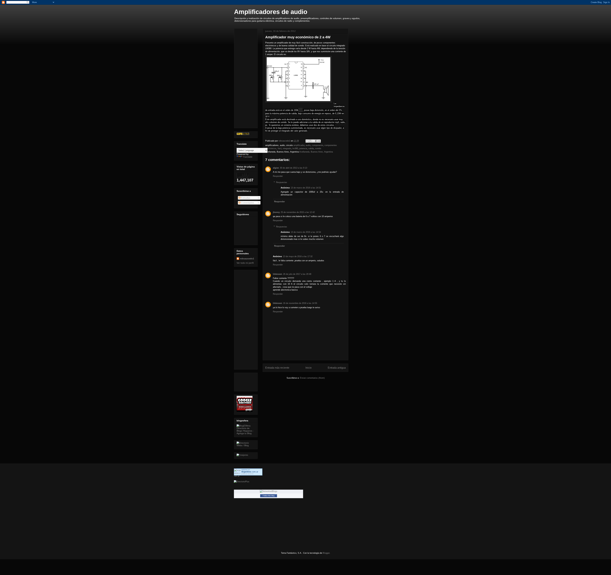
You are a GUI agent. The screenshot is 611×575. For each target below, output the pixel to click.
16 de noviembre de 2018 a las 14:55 (300, 303)
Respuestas (281, 182)
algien (276, 168)
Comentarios (247, 202)
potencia (303, 148)
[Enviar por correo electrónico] (307, 141)
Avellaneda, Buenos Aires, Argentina (316, 152)
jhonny (276, 212)
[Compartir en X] (313, 141)
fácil (279, 148)
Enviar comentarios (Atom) (312, 378)
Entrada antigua (337, 367)
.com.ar (249, 472)
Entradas (245, 198)
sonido (318, 148)
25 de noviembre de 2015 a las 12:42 (298, 212)
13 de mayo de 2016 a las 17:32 (298, 256)
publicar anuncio (247, 474)
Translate (247, 157)
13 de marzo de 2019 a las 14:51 (306, 188)
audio (308, 145)
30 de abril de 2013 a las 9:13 (293, 168)
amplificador (298, 145)
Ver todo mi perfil (245, 263)
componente (317, 145)
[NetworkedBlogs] (268, 491)
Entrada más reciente (277, 367)
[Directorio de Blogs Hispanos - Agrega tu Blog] (246, 433)
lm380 (295, 148)
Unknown (277, 274)
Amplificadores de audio (270, 11)
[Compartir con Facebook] (316, 141)
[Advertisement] (249, 77)
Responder (278, 176)
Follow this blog (268, 496)
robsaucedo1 (284, 141)
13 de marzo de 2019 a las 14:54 (306, 232)
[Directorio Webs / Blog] (246, 445)
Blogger (326, 553)
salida (311, 148)
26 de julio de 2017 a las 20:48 (297, 274)
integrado (287, 148)
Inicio (309, 367)
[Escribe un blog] (310, 141)
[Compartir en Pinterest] (319, 141)
